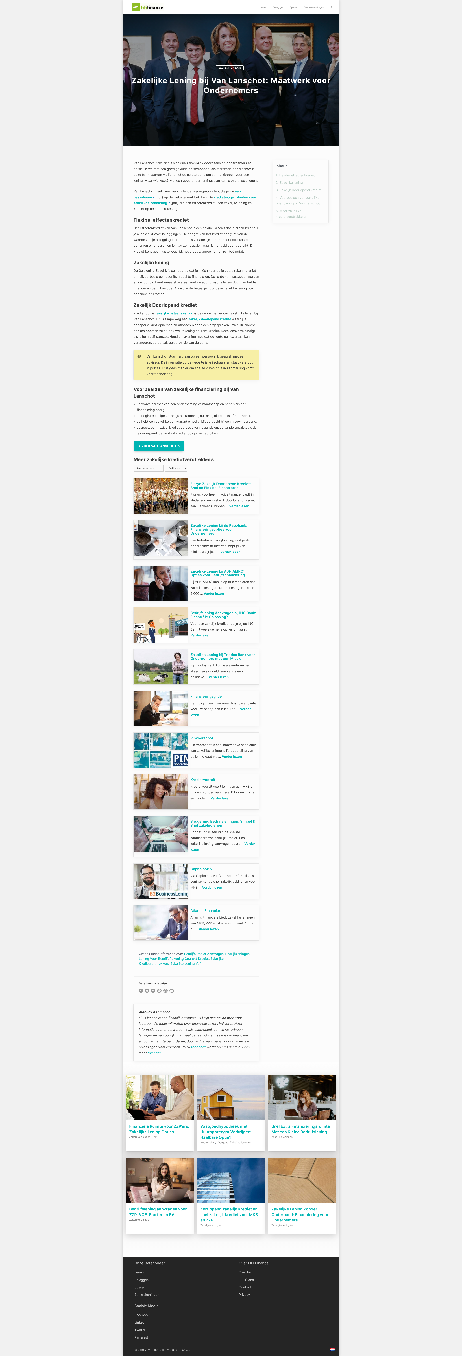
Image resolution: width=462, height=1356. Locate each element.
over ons (154, 1053)
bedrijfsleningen (237, 954)
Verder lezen (239, 506)
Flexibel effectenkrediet (295, 175)
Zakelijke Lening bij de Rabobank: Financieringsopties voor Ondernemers (218, 529)
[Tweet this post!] (147, 992)
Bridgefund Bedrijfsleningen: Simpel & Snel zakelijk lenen (222, 823)
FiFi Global (247, 1280)
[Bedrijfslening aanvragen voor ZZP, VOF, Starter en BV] (160, 1203)
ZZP (154, 1136)
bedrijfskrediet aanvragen (204, 954)
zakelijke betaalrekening (174, 313)
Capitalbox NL (202, 869)
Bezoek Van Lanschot (157, 446)
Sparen (294, 7)
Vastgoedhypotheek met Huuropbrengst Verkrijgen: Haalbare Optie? (225, 1132)
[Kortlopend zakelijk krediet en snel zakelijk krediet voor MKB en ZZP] (231, 1203)
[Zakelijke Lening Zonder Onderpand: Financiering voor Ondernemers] (302, 1203)
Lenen (263, 7)
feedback (198, 1047)
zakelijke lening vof (185, 963)
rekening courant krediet (189, 959)
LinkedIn (140, 1322)
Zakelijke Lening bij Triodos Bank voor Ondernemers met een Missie (222, 657)
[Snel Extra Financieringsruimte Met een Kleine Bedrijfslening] (302, 1120)
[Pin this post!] (159, 992)
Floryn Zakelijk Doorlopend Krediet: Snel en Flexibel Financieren (220, 486)
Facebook (142, 1315)
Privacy (244, 1294)
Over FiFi (245, 1272)
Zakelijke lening (289, 182)
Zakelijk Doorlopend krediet (298, 190)
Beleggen (278, 7)
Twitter (139, 1330)
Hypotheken (207, 1142)
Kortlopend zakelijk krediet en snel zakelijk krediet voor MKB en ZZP (229, 1215)
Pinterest (141, 1337)
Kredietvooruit (202, 780)
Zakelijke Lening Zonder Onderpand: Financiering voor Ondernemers (299, 1215)
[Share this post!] (141, 992)
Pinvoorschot (201, 738)
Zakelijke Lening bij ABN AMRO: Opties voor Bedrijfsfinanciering (217, 573)
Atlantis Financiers (206, 910)
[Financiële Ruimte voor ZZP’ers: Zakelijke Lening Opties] (160, 1120)
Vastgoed (222, 1142)
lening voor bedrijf (153, 959)
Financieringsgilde (206, 696)
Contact (245, 1287)
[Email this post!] (171, 992)
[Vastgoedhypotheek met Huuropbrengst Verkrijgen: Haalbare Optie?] (231, 1120)
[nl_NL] (333, 1350)
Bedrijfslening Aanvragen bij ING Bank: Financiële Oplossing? (223, 615)
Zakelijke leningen (230, 67)
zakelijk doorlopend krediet (209, 319)
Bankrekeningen (314, 7)
